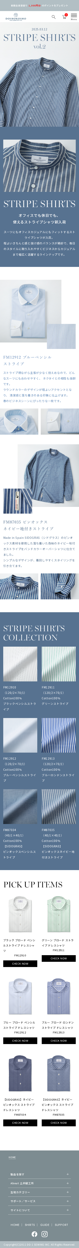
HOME (12, 1157)
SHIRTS (30, 1225)
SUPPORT (61, 1225)
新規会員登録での (39, 5)
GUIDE (44, 1225)
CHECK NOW (20, 963)
